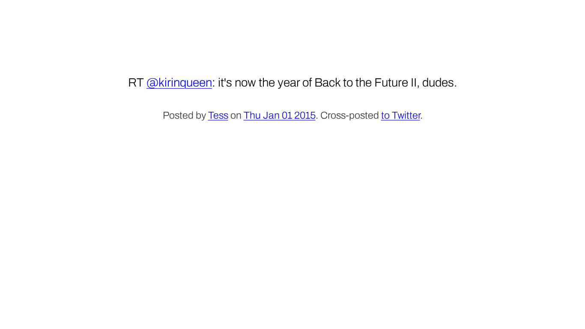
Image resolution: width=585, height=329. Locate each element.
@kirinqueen (179, 82)
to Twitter (400, 115)
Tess (218, 115)
